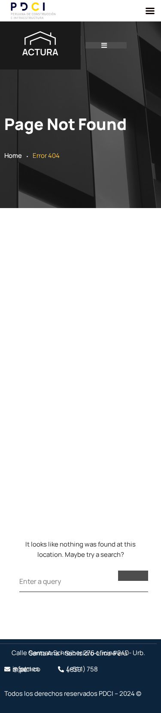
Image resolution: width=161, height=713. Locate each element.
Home (13, 155)
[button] (106, 45)
